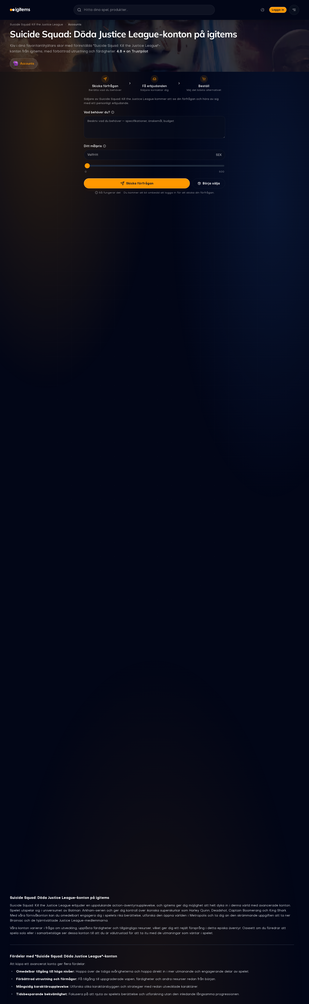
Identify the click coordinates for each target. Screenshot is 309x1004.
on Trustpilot (132, 51)
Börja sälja (211, 183)
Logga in (278, 10)
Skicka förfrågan (139, 183)
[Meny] (294, 10)
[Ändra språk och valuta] (262, 10)
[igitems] (20, 10)
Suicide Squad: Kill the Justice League (36, 24)
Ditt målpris (93, 146)
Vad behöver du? (97, 112)
